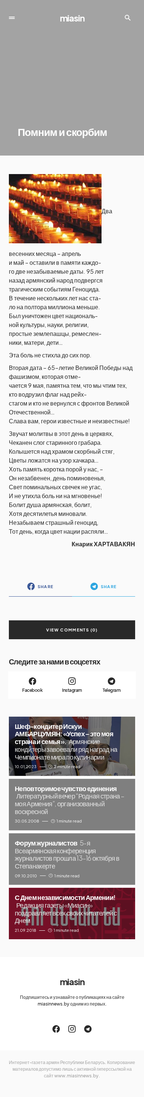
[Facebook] (56, 1029)
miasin (72, 17)
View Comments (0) (71, 629)
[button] (11, 17)
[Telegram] (88, 1029)
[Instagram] (72, 1029)
